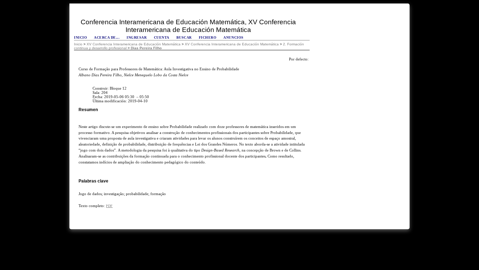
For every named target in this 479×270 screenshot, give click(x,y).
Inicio (80, 37)
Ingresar (137, 37)
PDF (109, 206)
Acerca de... (107, 37)
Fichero (208, 37)
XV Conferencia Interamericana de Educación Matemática (134, 44)
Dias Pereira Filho (146, 48)
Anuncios (233, 37)
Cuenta (161, 37)
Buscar (184, 37)
